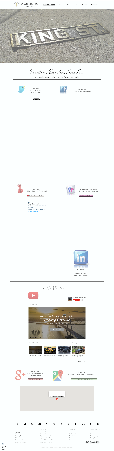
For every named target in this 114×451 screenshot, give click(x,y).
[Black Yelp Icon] (61, 424)
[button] (68, 5)
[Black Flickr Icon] (83, 424)
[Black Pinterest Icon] (54, 424)
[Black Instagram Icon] (32, 424)
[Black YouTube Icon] (39, 424)
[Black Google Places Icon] (90, 424)
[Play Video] (35, 351)
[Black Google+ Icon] (47, 424)
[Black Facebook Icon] (17, 424)
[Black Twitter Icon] (25, 424)
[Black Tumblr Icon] (68, 424)
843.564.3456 (49, 5)
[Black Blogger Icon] (98, 424)
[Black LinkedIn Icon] (76, 424)
